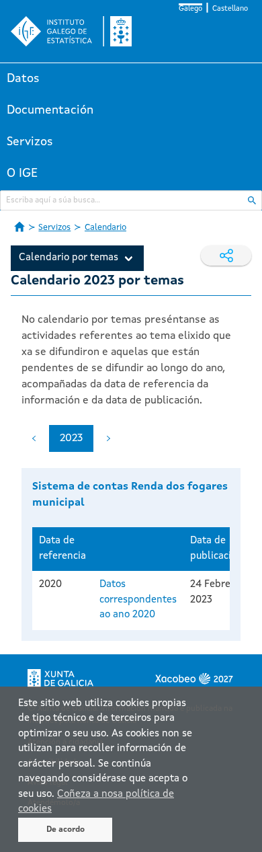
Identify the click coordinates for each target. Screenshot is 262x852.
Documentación (50, 110)
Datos (23, 79)
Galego (190, 9)
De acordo (65, 830)
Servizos (30, 142)
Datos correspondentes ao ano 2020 (138, 600)
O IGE (22, 173)
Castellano (230, 9)
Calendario (105, 227)
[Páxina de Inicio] (19, 226)
